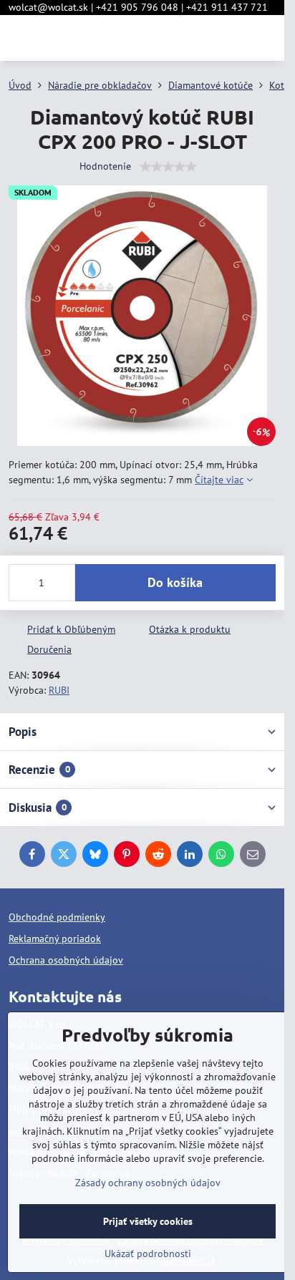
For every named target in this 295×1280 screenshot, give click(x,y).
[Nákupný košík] (233, 38)
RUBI (59, 690)
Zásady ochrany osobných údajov (148, 1182)
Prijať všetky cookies (148, 1221)
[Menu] (267, 38)
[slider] (168, 167)
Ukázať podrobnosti (148, 1253)
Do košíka (175, 582)
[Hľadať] (198, 38)
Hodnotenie (105, 166)
